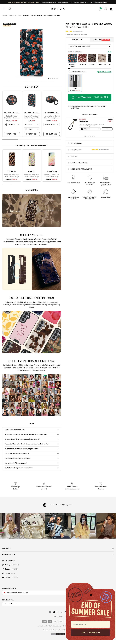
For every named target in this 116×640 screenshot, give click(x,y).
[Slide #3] (54, 78)
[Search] (10, 9)
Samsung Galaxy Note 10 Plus (11, 15)
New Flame (51, 172)
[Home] (58, 9)
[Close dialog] (91, 595)
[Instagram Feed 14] (32, 526)
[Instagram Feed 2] (83, 526)
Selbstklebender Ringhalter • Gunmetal (11, 117)
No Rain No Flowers (13, 113)
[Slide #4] (56, 78)
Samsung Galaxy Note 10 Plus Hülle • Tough (11, 175)
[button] (74, 31)
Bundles (102, 39)
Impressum (41, 626)
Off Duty (12, 172)
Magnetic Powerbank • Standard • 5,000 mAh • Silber (32, 117)
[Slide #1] (50, 78)
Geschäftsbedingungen (54, 626)
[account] (106, 9)
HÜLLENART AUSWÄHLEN (77, 72)
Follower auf (61, 505)
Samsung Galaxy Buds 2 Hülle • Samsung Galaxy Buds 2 (52, 117)
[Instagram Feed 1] (58, 526)
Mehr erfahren (105, 72)
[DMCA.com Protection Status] (58, 634)
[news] (100, 9)
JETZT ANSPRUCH (90, 632)
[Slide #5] (57, 78)
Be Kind (31, 172)
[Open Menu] (4, 9)
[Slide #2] (52, 78)
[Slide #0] (48, 78)
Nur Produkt (77, 39)
